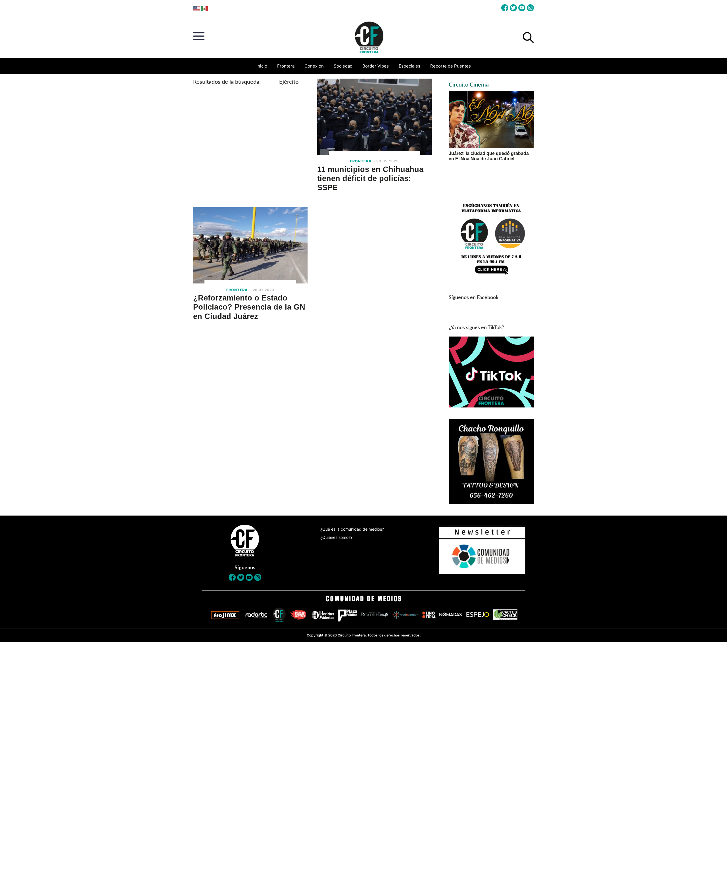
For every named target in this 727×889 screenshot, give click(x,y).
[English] (197, 8)
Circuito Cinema (469, 85)
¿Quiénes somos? (336, 537)
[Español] (204, 8)
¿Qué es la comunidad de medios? (352, 529)
